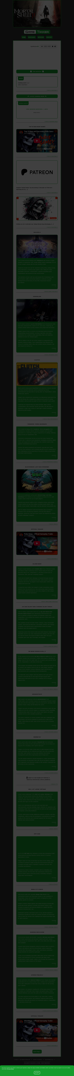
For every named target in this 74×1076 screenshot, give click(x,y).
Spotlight (31, 37)
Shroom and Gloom (48, 937)
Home (24, 37)
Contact (49, 37)
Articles (41, 37)
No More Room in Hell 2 (41, 656)
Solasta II (40, 260)
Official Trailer (37, 529)
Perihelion (38, 324)
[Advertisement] (37, 59)
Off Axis (27, 853)
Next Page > (37, 1052)
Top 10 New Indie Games (37, 127)
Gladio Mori (38, 569)
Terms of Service (37, 1059)
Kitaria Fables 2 (36, 980)
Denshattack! (41, 699)
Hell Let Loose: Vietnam (42, 794)
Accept (37, 1072)
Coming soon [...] (23, 83)
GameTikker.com (49, 1059)
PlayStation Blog (37, 116)
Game (37, 32)
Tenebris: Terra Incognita (41, 429)
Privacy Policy (10, 1069)
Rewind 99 (40, 742)
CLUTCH (35, 388)
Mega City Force (41, 894)
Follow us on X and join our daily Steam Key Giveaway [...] (34, 224)
